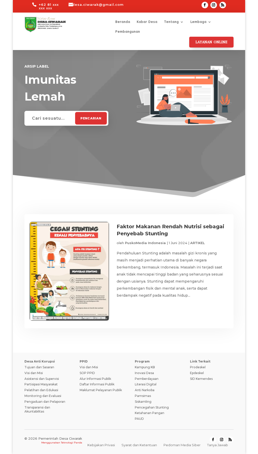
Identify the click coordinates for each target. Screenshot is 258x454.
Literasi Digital (145, 384)
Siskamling (143, 401)
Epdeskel (197, 373)
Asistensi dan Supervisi (41, 379)
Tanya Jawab (217, 445)
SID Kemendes (201, 379)
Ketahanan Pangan (149, 413)
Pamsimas (143, 396)
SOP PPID (87, 373)
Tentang (171, 22)
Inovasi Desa (144, 373)
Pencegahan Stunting (152, 407)
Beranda (122, 22)
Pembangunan (127, 31)
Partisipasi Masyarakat (41, 384)
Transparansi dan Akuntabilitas (37, 409)
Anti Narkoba (144, 390)
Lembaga (198, 22)
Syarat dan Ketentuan (139, 445)
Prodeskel (198, 367)
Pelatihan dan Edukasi (41, 390)
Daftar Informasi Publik (97, 384)
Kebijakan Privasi (101, 445)
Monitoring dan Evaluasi (42, 396)
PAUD (139, 419)
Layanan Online (211, 42)
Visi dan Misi (33, 373)
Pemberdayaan (146, 379)
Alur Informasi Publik (95, 379)
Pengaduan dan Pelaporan (44, 401)
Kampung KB (145, 367)
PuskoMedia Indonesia (145, 243)
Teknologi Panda (71, 442)
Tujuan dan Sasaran (39, 367)
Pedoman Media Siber (182, 445)
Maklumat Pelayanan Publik (101, 390)
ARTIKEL (197, 243)
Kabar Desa (147, 22)
